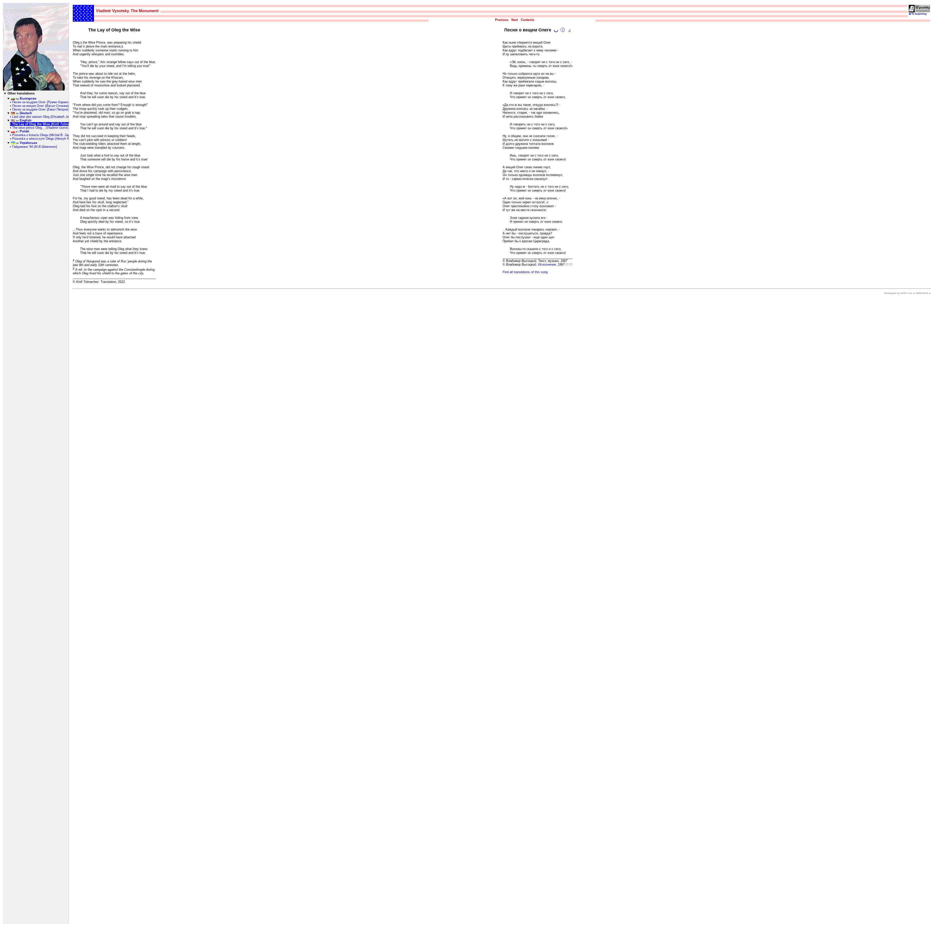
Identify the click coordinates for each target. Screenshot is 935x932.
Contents (527, 20)
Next (514, 20)
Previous (501, 20)
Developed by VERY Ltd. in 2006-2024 (906, 293)
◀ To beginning (917, 13)
